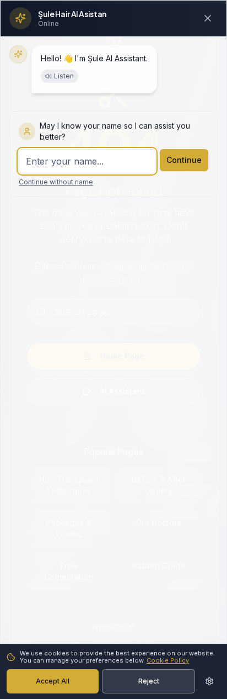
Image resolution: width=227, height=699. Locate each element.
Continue (184, 160)
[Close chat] (208, 18)
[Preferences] (209, 681)
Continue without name (56, 182)
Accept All (52, 681)
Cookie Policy (168, 660)
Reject (148, 681)
